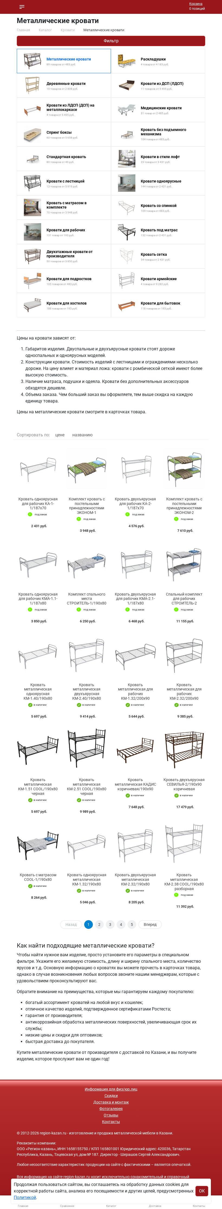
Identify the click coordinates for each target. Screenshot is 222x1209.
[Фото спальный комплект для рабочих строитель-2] (184, 563)
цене (59, 434)
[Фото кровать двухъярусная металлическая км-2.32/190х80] (135, 844)
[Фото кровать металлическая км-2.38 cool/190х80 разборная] (184, 844)
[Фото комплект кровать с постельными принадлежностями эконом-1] (86, 468)
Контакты (111, 1122)
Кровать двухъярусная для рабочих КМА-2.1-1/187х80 (135, 599)
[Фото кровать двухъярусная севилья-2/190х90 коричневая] (184, 749)
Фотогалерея (111, 1108)
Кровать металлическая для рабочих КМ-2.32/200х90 (184, 692)
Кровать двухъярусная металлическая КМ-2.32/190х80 (135, 879)
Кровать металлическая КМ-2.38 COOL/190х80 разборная (184, 882)
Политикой (25, 1197)
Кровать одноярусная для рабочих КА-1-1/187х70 (38, 503)
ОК (202, 1191)
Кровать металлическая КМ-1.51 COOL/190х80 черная (38, 786)
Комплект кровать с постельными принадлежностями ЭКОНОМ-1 (87, 506)
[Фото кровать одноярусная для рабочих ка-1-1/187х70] (38, 468)
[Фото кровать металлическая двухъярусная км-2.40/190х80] (86, 654)
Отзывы (111, 1115)
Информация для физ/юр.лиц (111, 1089)
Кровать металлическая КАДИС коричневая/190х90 (135, 784)
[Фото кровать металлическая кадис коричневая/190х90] (135, 749)
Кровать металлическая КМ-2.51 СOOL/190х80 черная (86, 786)
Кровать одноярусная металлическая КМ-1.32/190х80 (86, 879)
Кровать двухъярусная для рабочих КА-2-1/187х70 (135, 503)
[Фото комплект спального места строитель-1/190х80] (86, 563)
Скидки (111, 1095)
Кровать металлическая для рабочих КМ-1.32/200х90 (135, 692)
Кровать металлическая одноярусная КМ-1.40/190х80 (38, 692)
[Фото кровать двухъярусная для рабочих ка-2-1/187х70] (135, 468)
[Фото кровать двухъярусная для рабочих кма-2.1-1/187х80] (135, 563)
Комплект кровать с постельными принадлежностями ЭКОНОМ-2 (184, 506)
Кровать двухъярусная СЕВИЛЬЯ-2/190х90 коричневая (184, 784)
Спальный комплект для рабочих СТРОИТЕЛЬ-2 (184, 599)
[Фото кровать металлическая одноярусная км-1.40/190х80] (38, 654)
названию (82, 434)
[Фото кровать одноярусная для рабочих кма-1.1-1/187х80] (38, 563)
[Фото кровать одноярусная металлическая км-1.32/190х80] (86, 844)
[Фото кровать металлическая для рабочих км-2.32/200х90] (184, 654)
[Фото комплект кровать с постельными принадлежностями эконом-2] (184, 468)
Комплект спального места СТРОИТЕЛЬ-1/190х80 (86, 599)
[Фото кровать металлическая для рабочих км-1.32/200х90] (135, 654)
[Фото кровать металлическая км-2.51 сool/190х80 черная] (86, 749)
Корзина (196, 4)
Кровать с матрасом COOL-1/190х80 (38, 877)
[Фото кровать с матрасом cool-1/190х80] (38, 844)
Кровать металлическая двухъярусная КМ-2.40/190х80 (86, 692)
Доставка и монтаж (111, 1102)
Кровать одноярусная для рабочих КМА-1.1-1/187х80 (38, 599)
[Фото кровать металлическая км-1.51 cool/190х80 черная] (38, 749)
